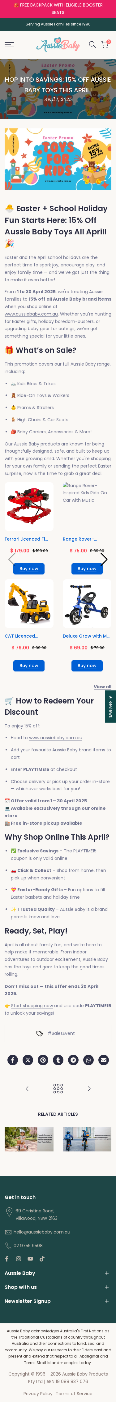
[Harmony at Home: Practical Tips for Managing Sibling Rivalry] (27, 1088)
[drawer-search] (92, 44)
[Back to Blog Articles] (58, 1088)
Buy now (28, 568)
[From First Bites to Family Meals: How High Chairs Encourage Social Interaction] (89, 1088)
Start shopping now (32, 1006)
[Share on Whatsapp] (88, 1060)
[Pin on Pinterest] (43, 1060)
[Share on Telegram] (73, 1060)
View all (102, 687)
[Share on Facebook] (12, 1060)
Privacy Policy (38, 1393)
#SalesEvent (61, 1033)
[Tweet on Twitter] (28, 1060)
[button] (104, 559)
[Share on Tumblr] (58, 1060)
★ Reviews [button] (111, 706)
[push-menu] (9, 45)
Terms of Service (74, 1393)
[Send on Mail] (103, 1060)
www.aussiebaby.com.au (31, 314)
